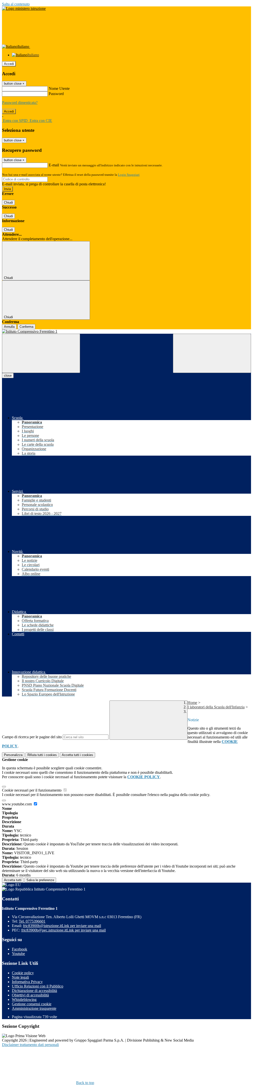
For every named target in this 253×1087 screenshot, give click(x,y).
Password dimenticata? (20, 102)
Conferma (26, 327)
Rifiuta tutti (42, 755)
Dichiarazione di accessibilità (34, 991)
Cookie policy (23, 973)
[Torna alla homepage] (126, 331)
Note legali (20, 977)
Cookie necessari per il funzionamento (32, 790)
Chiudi (8, 202)
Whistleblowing (24, 999)
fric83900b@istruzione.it (62, 926)
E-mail (54, 165)
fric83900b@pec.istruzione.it (63, 930)
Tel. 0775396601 (32, 921)
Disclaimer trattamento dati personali (30, 1045)
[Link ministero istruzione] (24, 8)
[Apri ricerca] (212, 353)
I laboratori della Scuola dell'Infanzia (216, 707)
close (8, 375)
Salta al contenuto (16, 4)
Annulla (9, 327)
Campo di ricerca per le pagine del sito (32, 737)
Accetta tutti (77, 755)
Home (192, 702)
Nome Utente (59, 88)
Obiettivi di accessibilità (30, 995)
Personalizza (13, 755)
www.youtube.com (17, 804)
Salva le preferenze (40, 880)
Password (56, 94)
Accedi (9, 64)
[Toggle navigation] (41, 353)
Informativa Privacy (27, 982)
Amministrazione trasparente (34, 1008)
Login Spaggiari (129, 174)
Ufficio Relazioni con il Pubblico (37, 986)
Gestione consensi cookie (31, 1004)
